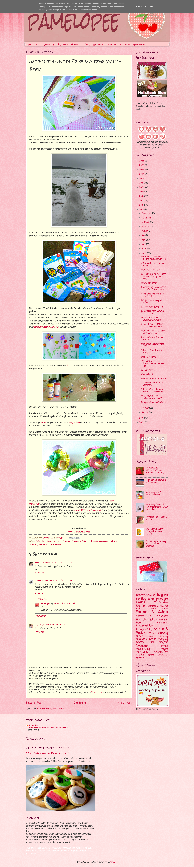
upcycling (140, 657)
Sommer (142, 645)
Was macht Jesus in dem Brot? (153, 264)
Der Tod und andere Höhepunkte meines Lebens (155, 531)
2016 (141, 205)
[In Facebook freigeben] (76, 538)
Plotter (151, 636)
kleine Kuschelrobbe (43, 580)
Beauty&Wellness (145, 595)
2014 (141, 418)
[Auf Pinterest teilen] (78, 538)
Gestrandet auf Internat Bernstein (152, 384)
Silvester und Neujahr (152, 642)
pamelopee (45, 603)
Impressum (124, 44)
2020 (142, 187)
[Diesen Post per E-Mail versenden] (70, 538)
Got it (152, 6)
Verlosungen (142, 652)
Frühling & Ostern (80, 541)
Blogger (113, 862)
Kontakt (112, 44)
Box (138, 599)
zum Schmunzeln (53, 544)
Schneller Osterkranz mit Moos (152, 351)
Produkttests (114, 541)
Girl (90, 541)
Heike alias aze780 (43, 562)
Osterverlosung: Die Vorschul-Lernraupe (151, 319)
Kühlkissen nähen (149, 282)
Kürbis (151, 633)
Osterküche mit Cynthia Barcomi (152, 338)
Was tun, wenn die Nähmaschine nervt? (151, 397)
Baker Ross (41, 541)
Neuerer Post (34, 703)
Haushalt (141, 619)
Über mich (63, 44)
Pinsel (43, 422)
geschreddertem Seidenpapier (87, 510)
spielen (151, 654)
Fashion (139, 608)
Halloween (162, 616)
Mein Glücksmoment (150, 269)
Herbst (152, 619)
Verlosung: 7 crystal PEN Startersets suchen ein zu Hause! (157, 507)
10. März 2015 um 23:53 (54, 624)
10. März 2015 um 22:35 (63, 580)
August (145, 231)
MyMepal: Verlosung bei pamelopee (156, 518)
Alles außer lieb (148, 374)
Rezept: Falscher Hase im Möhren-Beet (152, 295)
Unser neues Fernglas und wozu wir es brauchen (48, 727)
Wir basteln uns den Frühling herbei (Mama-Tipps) (152, 363)
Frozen (165, 608)
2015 (141, 209)
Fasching (164, 605)
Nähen (139, 636)
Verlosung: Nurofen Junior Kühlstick (154, 493)
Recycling (164, 636)
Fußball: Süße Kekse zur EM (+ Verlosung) (47, 753)
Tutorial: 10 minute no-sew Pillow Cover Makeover (153, 390)
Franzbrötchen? (148, 370)
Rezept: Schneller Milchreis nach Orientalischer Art (153, 325)
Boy (49, 541)
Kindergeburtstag (144, 629)
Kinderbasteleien (100, 541)
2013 (141, 422)
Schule (152, 639)
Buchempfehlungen (158, 599)
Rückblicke (141, 639)
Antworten (39, 572)
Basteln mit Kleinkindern (152, 306)
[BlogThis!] (72, 538)
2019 (141, 191)
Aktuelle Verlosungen (95, 44)
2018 (141, 196)
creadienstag (74, 531)
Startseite (49, 44)
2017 (141, 200)
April (144, 248)
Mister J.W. (33, 725)
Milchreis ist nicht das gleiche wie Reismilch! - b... (153, 258)
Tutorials (164, 645)
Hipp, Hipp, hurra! (148, 357)
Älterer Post (124, 703)
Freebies (152, 608)
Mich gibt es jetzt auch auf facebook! (156, 481)
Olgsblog (39, 624)
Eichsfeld (141, 606)
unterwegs (163, 654)
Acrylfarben (74, 422)
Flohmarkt (76, 44)
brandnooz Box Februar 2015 (154, 378)
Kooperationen (140, 44)
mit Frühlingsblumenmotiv (45, 327)
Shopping (33, 544)
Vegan (164, 649)
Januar (145, 412)
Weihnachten (161, 652)
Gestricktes (141, 616)
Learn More (140, 6)
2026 (142, 160)
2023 (141, 174)
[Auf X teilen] (74, 538)
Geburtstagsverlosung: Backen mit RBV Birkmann (156, 544)
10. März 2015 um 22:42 (64, 603)
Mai (144, 244)
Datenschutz (34, 44)
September (147, 226)
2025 (142, 165)
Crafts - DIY (57, 541)
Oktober (146, 222)
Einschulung (153, 605)
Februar (145, 408)
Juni (144, 239)
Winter (42, 544)
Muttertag (162, 633)
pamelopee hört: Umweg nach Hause (152, 312)
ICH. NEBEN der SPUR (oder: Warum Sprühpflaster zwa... (153, 276)
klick (69, 365)
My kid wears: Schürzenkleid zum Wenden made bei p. (155, 470)
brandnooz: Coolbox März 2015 (152, 345)
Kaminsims (162, 622)
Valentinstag (143, 649)
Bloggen (162, 594)
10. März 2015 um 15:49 (62, 562)
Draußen (67, 541)
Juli (143, 235)
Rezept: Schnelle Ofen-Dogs (153, 402)
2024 (142, 169)
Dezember (147, 213)
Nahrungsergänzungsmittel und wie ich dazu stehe (153, 288)
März (144, 253)
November (147, 217)
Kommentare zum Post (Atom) (51, 708)
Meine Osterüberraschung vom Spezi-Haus (153, 332)
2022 (142, 178)
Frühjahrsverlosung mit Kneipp (152, 301)
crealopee (85, 531)
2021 (141, 182)
